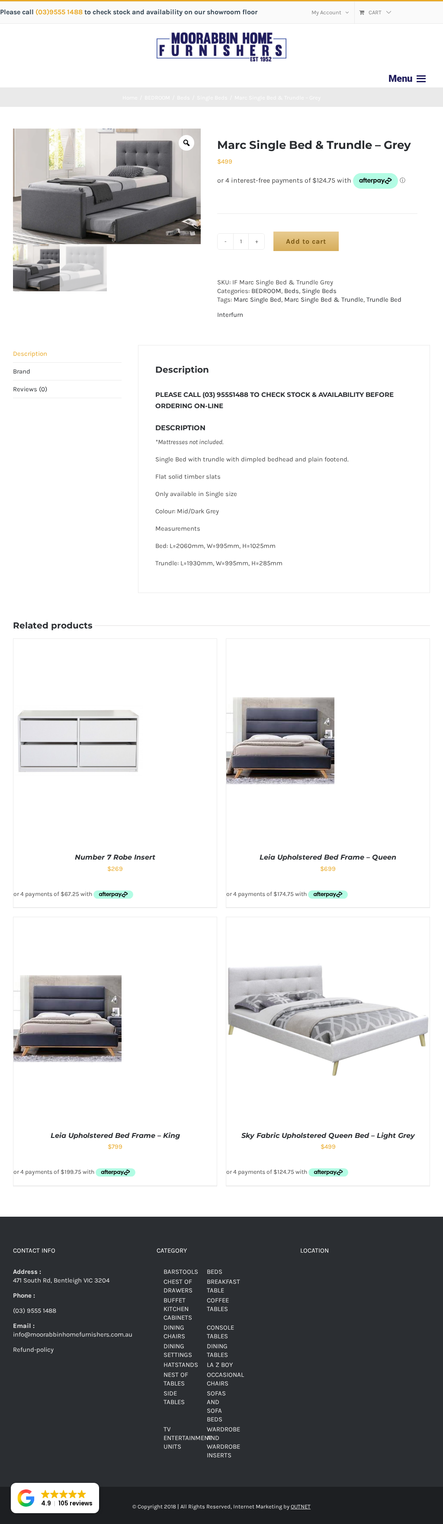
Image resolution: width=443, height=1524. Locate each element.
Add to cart (306, 241)
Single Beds (319, 291)
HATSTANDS (181, 1365)
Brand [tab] (21, 371)
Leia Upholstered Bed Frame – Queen (328, 857)
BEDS (214, 1272)
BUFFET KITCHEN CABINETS (178, 1308)
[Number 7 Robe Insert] (78, 643)
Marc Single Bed (257, 299)
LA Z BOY (220, 1365)
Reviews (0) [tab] (30, 389)
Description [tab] (30, 354)
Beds (291, 291)
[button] (55, 1498)
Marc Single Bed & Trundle (323, 299)
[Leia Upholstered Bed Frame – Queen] (280, 643)
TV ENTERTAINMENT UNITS (188, 1437)
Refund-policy (33, 1349)
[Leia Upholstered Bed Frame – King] (67, 921)
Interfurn (230, 315)
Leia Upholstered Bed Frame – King (115, 1135)
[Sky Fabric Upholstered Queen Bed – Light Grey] (328, 921)
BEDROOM (266, 291)
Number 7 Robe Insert (115, 857)
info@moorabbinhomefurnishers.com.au (72, 1334)
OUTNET (301, 1506)
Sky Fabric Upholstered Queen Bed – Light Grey (328, 1135)
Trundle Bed (383, 299)
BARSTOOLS (181, 1272)
